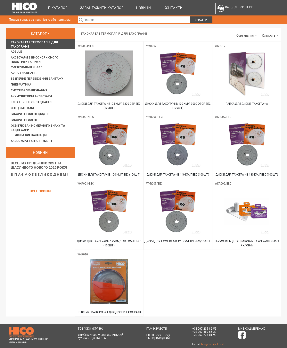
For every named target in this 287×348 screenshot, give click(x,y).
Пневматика (21, 84)
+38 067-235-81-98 (204, 334)
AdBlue (16, 51)
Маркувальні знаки (27, 67)
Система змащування (29, 90)
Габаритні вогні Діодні (29, 114)
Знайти (201, 20)
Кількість (269, 35)
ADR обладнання (24, 73)
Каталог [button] (39, 34)
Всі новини (40, 191)
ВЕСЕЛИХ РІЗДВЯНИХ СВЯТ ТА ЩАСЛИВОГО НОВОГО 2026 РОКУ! (39, 165)
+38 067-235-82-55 (204, 328)
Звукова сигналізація (29, 135)
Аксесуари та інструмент (32, 141)
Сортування (245, 35)
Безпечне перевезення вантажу (37, 78)
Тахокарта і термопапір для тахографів (34, 44)
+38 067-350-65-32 (204, 331)
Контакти (173, 8)
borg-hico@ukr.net (212, 344)
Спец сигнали (22, 108)
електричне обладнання (31, 102)
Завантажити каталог (101, 8)
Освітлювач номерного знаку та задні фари (38, 128)
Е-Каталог (57, 8)
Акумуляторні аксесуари (31, 96)
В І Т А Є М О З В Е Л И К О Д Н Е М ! (39, 174)
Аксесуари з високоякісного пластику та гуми (34, 60)
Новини (143, 8)
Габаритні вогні (24, 120)
